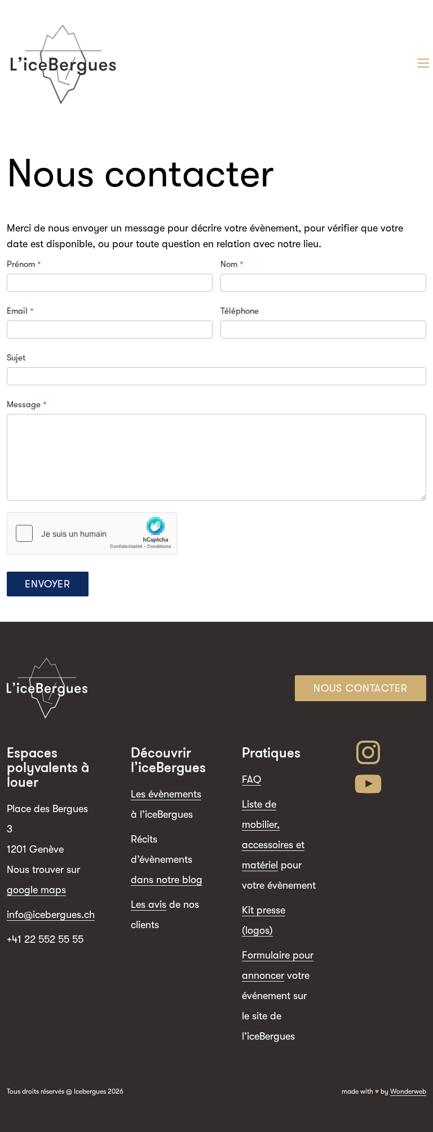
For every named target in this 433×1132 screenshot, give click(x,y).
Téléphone (239, 311)
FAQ (251, 779)
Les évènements (166, 794)
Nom (232, 264)
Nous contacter (360, 688)
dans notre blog (166, 879)
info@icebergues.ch (51, 914)
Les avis (148, 904)
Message (27, 404)
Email (20, 311)
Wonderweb (408, 1091)
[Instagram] (389, 752)
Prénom (24, 264)
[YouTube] (389, 784)
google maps (36, 889)
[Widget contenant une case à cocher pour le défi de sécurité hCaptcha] (92, 533)
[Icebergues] (63, 63)
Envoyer (47, 584)
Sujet (16, 358)
